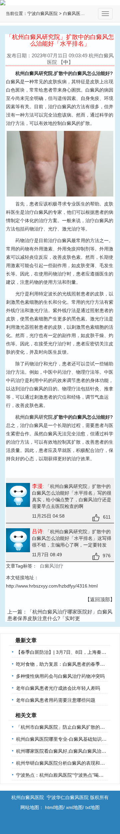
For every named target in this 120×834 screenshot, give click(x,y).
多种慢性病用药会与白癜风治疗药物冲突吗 (60, 676)
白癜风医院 (74, 13)
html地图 (54, 807)
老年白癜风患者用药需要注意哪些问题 (55, 700)
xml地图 (74, 807)
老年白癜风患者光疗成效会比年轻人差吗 (58, 688)
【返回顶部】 (100, 599)
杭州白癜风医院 (27, 797)
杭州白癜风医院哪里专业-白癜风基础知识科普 (63, 739)
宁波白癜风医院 (42, 13)
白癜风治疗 (51, 566)
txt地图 (92, 807)
